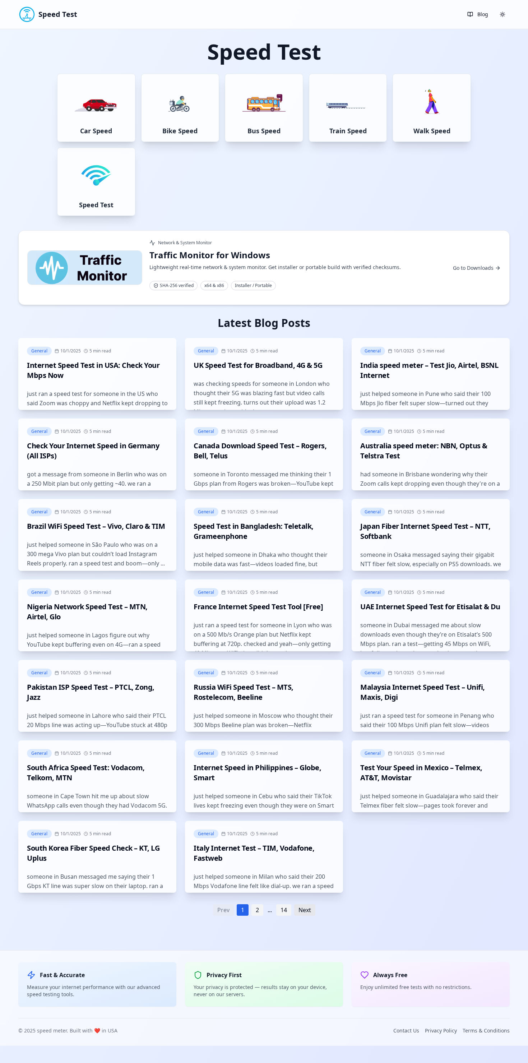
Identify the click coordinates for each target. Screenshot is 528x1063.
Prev (223, 910)
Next (304, 910)
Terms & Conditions (486, 1030)
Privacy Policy (441, 1030)
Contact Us (406, 1030)
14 (284, 910)
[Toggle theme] (502, 14)
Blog (482, 14)
